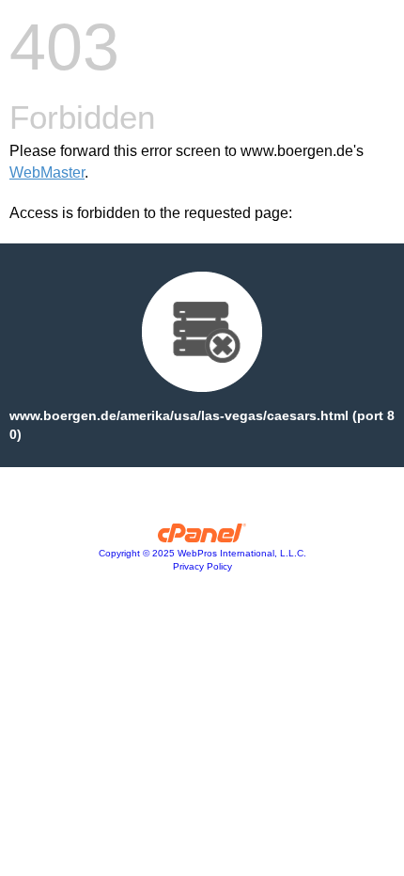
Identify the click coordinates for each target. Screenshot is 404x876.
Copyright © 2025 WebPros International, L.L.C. (202, 553)
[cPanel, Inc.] (202, 537)
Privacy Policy (202, 566)
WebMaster (47, 172)
